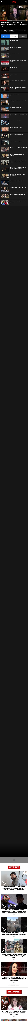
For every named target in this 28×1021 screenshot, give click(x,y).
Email (23, 36)
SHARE (14, 36)
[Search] (26, 2)
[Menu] (2, 2)
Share (6, 36)
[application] (14, 13)
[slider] (14, 20)
